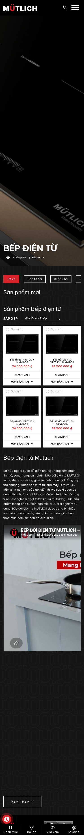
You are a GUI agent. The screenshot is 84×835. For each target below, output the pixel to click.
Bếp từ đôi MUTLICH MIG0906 (22, 361)
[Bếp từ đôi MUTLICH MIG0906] (22, 344)
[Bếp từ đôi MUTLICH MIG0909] (22, 406)
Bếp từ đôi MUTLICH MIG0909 (22, 423)
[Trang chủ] (8, 257)
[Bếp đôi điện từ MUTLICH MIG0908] (62, 344)
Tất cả (11, 279)
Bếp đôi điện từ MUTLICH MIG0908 (62, 361)
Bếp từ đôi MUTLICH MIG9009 (62, 423)
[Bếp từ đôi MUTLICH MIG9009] (62, 406)
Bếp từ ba (61, 279)
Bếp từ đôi (35, 279)
